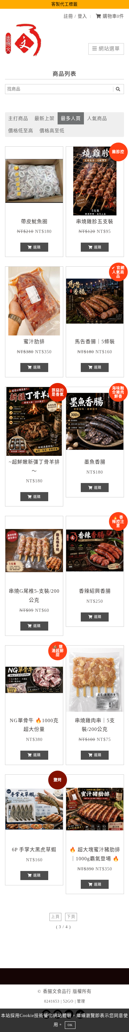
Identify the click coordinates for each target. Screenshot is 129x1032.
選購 (36, 247)
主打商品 (18, 118)
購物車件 (112, 16)
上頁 (55, 916)
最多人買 (71, 118)
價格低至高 (20, 130)
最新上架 (44, 118)
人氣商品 (97, 118)
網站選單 (108, 48)
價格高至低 (51, 130)
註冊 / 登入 (75, 16)
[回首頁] (24, 55)
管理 (81, 1001)
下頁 (71, 916)
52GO (68, 1001)
